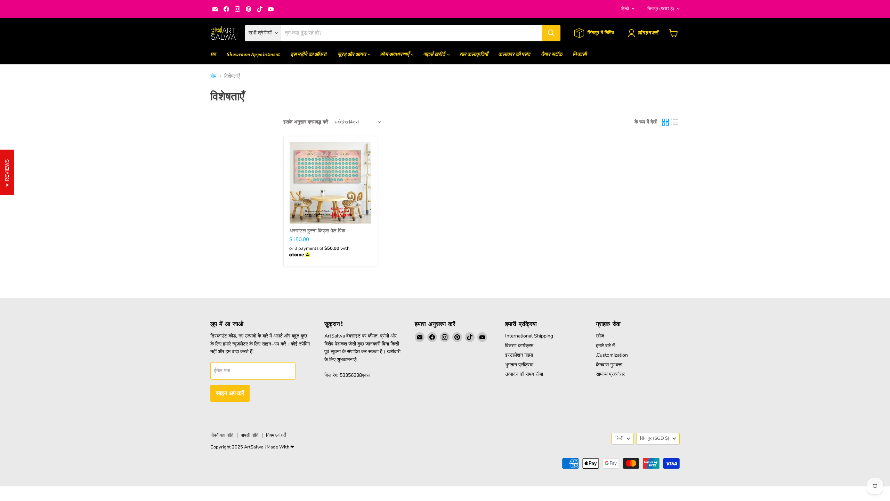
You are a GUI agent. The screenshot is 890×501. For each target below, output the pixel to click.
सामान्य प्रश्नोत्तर (610, 374)
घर (213, 54)
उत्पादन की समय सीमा (524, 374)
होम (213, 76)
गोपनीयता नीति (221, 435)
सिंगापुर (660, 8)
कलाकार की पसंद (514, 54)
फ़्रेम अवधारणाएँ (395, 54)
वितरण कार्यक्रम (519, 345)
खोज (600, 336)
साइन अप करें (230, 393)
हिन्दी (625, 8)
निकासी (579, 54)
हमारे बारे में (605, 345)
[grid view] (665, 122)
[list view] (675, 122)
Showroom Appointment (253, 54)
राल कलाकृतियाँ (473, 54)
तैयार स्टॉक (551, 54)
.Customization (612, 355)
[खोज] (551, 33)
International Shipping (529, 336)
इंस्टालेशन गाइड (519, 355)
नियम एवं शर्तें (276, 435)
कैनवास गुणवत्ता (609, 364)
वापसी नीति (249, 435)
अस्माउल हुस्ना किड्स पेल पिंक (317, 230)
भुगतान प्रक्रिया (519, 364)
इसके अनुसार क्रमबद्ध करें (305, 122)
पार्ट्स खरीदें (434, 54)
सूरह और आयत (352, 54)
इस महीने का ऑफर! (309, 54)
